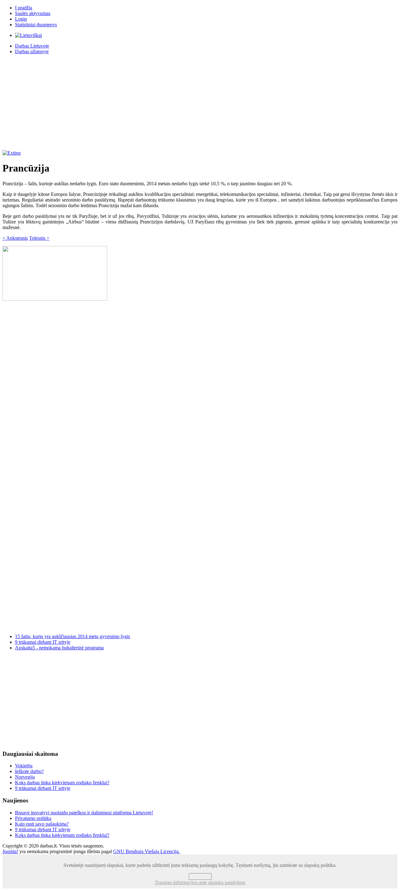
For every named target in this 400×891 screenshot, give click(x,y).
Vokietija (23, 765)
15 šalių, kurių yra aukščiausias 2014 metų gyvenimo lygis (72, 636)
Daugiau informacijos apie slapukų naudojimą (200, 882)
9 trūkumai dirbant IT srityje (42, 642)
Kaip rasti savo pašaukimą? (42, 824)
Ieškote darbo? (29, 771)
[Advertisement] (200, 103)
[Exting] (11, 153)
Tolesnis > (39, 238)
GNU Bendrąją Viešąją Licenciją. (146, 851)
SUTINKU (200, 876)
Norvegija (25, 777)
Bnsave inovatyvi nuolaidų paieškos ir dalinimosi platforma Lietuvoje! (84, 812)
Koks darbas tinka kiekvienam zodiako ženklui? (62, 782)
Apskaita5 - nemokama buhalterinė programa (59, 647)
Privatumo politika (33, 818)
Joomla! (10, 851)
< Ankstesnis (15, 238)
